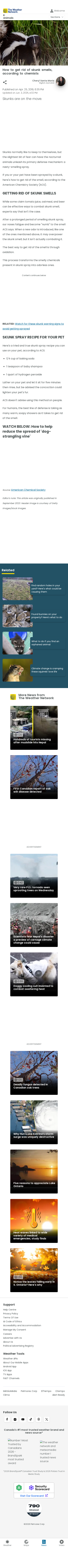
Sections (55, 17)
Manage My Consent (14, 1329)
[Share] (5, 82)
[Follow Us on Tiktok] (31, 1420)
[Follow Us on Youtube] (23, 1420)
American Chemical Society (28, 490)
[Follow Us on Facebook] (7, 1420)
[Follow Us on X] (47, 1420)
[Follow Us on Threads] (39, 1420)
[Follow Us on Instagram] (15, 1420)
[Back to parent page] (8, 15)
